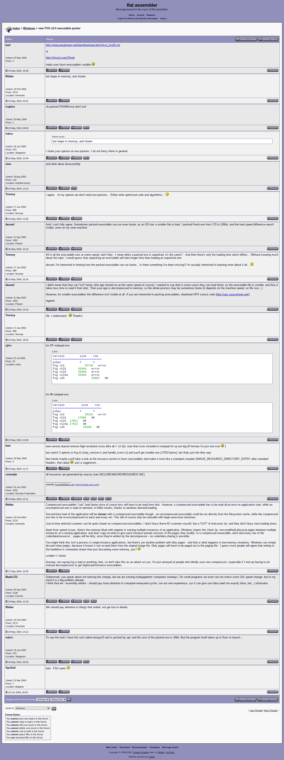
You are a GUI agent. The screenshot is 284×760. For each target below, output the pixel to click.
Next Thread (270, 710)
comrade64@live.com (64, 485)
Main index (111, 747)
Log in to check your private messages (138, 18)
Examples (155, 747)
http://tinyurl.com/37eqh (60, 57)
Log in (163, 18)
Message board (170, 747)
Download (125, 747)
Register (151, 15)
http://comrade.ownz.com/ (87, 485)
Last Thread (256, 710)
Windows (29, 28)
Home (132, 15)
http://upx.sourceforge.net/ (233, 294)
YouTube (170, 752)
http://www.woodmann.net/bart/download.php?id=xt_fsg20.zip (83, 45)
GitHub (161, 752)
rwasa (152, 757)
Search (140, 15)
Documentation (139, 747)
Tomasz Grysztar (141, 752)
